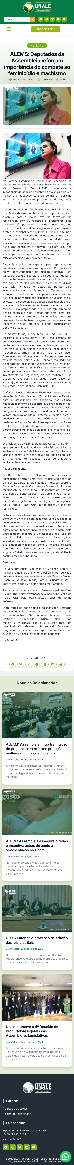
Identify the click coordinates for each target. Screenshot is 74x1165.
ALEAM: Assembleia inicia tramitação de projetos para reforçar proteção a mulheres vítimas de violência (36, 748)
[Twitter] (52, 19)
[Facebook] (40, 19)
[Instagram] (46, 19)
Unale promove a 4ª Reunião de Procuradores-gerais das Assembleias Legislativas (32, 1031)
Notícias (37, 45)
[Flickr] (58, 19)
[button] (9, 29)
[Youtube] (64, 19)
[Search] (32, 19)
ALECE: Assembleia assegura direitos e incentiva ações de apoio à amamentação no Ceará (37, 845)
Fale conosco (16, 1123)
